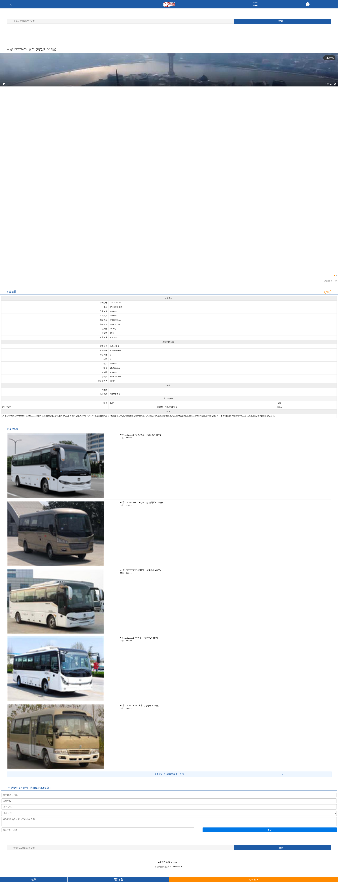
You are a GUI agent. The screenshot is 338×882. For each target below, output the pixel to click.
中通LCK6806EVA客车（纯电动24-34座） (139, 638)
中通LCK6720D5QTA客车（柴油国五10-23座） (142, 502)
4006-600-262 (177, 866)
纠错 (328, 292)
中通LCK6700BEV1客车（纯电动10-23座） (140, 705)
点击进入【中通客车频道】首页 (169, 774)
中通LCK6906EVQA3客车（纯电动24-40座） (141, 435)
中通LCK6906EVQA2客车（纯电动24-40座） (141, 570)
